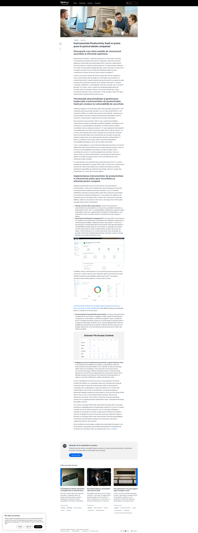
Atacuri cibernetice (98, 507)
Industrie (90, 3)
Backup (106, 507)
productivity (83, 40)
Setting (20, 526)
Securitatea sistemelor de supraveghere (123, 512)
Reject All (28, 526)
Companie (98, 3)
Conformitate (91, 510)
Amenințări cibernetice (125, 507)
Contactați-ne (85, 531)
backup (62, 510)
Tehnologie (82, 3)
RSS (128, 531)
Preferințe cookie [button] (94, 531)
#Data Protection (78, 507)
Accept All (38, 526)
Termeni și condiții (64, 531)
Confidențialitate (75, 531)
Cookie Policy (16, 521)
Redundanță (126, 510)
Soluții (75, 3)
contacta (114, 429)
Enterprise (69, 510)
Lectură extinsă (79, 306)
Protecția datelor (118, 510)
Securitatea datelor (100, 510)
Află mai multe (76, 455)
